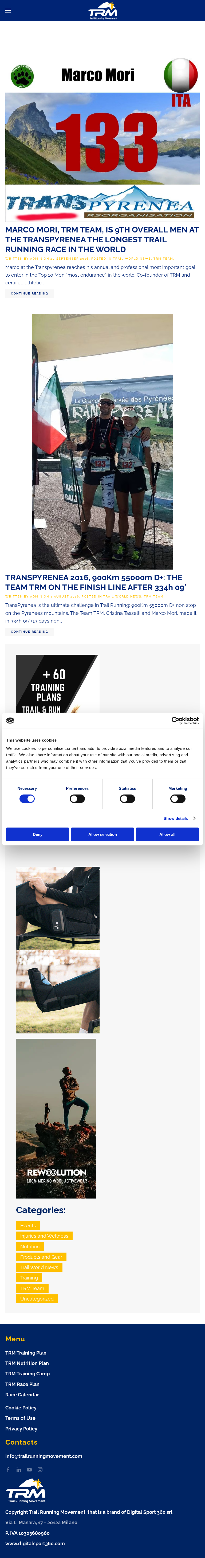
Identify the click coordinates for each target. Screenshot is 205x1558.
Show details (176, 818)
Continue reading (29, 293)
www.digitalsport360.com (35, 1543)
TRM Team (163, 258)
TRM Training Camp (27, 1373)
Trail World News (132, 258)
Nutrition (30, 1246)
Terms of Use (20, 1418)
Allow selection (102, 834)
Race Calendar (22, 1394)
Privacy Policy (21, 1429)
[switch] (77, 798)
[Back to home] (102, 11)
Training (29, 1278)
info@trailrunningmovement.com (43, 1456)
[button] (8, 11)
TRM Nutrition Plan (27, 1363)
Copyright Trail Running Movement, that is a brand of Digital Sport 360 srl (88, 1512)
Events (28, 1225)
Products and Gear (41, 1257)
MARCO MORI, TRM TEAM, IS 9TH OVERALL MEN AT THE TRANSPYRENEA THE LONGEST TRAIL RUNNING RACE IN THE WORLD (102, 239)
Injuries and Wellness (44, 1236)
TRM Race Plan (22, 1384)
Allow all (167, 834)
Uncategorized (37, 1299)
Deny (37, 834)
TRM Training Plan (25, 1353)
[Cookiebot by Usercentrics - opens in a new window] (175, 721)
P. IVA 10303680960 (27, 1533)
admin (36, 258)
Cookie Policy (21, 1407)
